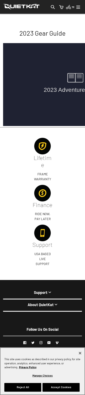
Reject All (23, 387)
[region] (42, 371)
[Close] (80, 353)
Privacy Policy (28, 367)
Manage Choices (42, 375)
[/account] (70, 7)
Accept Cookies (61, 387)
